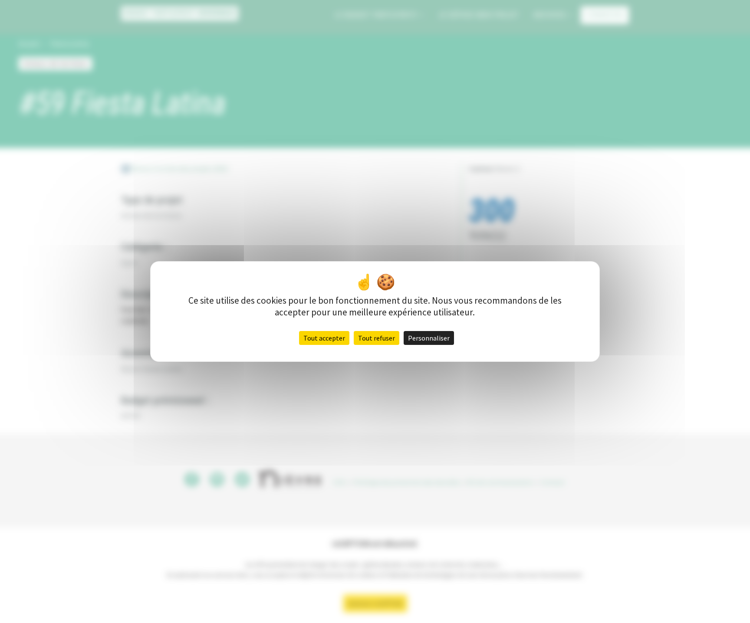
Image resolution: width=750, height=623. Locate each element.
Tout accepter (324, 338)
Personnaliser (429, 338)
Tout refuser (376, 338)
